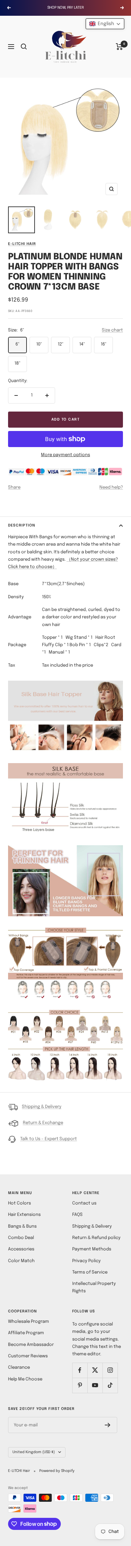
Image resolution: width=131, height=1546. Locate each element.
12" (60, 344)
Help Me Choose (25, 1379)
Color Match (21, 1261)
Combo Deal (21, 1238)
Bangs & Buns (22, 1226)
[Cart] (119, 46)
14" (82, 344)
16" (103, 344)
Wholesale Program (28, 1321)
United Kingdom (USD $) (33, 1452)
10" (39, 344)
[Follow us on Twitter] (94, 1370)
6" (17, 344)
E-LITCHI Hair (22, 244)
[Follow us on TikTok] (110, 1385)
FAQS (77, 1215)
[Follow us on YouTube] (94, 1385)
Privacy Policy (86, 1261)
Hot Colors (19, 1203)
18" (17, 363)
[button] (105, 24)
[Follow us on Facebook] (79, 1370)
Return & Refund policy (96, 1238)
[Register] (108, 1425)
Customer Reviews (28, 1356)
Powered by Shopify (57, 1471)
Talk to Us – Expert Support (48, 1139)
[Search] (24, 47)
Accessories (21, 1249)
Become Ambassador (31, 1345)
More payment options (65, 455)
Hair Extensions (24, 1215)
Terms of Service (89, 1272)
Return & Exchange (43, 1123)
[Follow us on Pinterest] (79, 1385)
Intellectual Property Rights (94, 1287)
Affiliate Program (26, 1333)
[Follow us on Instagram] (110, 1370)
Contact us (84, 1203)
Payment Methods (91, 1249)
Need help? (111, 487)
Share (14, 487)
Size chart (112, 330)
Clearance (19, 1367)
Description (21, 525)
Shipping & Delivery (41, 1107)
